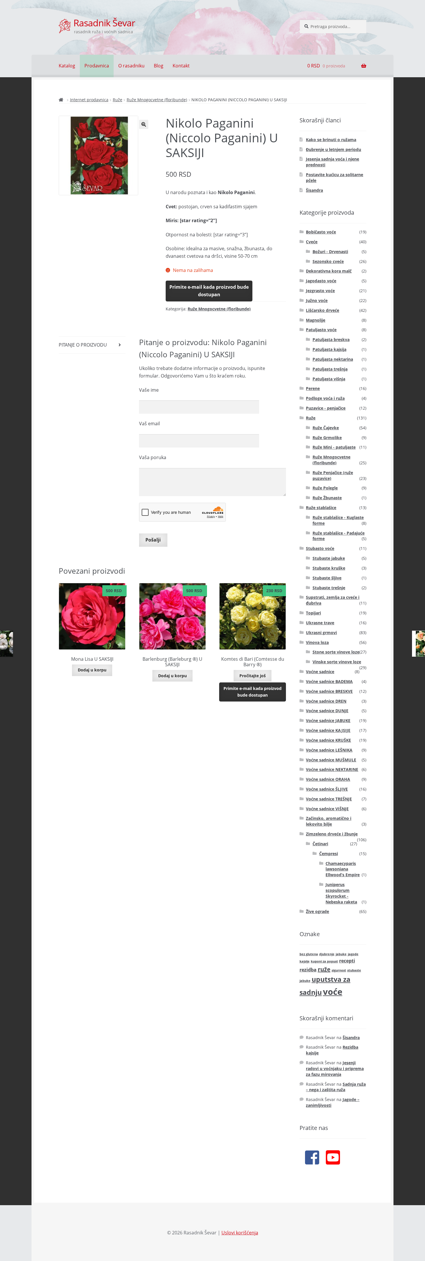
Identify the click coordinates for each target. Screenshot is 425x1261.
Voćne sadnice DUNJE (327, 710)
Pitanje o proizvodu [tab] (83, 345)
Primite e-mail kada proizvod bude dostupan (209, 291)
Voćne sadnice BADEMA (329, 681)
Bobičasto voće (321, 232)
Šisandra (314, 190)
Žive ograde (317, 911)
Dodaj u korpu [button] (92, 670)
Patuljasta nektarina (333, 359)
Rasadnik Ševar (104, 22)
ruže (324, 969)
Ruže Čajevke (326, 427)
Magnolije (315, 320)
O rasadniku (131, 65)
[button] (143, 124)
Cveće (311, 241)
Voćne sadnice (320, 671)
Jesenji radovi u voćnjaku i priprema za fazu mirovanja (335, 1068)
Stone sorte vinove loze (336, 652)
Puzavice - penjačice (325, 408)
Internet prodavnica (89, 99)
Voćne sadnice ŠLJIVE (327, 789)
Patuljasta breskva (331, 339)
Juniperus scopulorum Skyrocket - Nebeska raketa (341, 893)
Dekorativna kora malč (329, 271)
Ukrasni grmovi (321, 632)
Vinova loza (317, 642)
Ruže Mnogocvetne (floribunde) (157, 99)
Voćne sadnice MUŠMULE (331, 760)
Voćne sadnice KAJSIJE (328, 730)
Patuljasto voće (321, 329)
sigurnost (339, 970)
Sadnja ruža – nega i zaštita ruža (336, 1087)
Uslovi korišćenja (239, 1232)
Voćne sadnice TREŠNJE (329, 799)
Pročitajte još (252, 675)
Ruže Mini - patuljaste (334, 447)
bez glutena (309, 954)
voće (332, 991)
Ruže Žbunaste (327, 497)
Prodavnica (96, 65)
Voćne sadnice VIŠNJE (327, 808)
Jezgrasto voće (320, 290)
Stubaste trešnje (329, 587)
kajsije (305, 961)
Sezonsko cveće (328, 261)
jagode (353, 954)
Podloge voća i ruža (325, 398)
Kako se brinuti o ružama (331, 139)
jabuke (341, 954)
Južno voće (317, 300)
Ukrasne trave (320, 622)
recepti (347, 961)
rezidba (308, 970)
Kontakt (181, 65)
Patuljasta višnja (329, 379)
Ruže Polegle (325, 488)
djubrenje (327, 954)
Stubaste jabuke (329, 558)
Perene (313, 388)
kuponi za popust (324, 961)
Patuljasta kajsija (329, 349)
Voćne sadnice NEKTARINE (332, 769)
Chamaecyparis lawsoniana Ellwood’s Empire (343, 869)
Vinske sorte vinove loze (337, 661)
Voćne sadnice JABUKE (328, 720)
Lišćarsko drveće (322, 310)
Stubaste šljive (327, 578)
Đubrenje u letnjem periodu (333, 149)
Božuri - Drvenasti (330, 251)
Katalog (67, 65)
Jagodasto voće (321, 281)
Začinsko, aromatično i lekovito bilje (328, 821)
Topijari (313, 613)
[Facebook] (312, 1157)
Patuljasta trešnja (330, 369)
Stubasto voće (320, 548)
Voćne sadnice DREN (326, 701)
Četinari (320, 843)
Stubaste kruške (329, 568)
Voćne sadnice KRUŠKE (328, 740)
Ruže (117, 99)
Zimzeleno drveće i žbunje (332, 834)
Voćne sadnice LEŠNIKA (329, 750)
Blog (158, 65)
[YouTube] (333, 1157)
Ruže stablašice (321, 507)
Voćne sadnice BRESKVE (329, 691)
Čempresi (328, 853)
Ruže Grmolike (327, 437)
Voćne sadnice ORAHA (328, 779)
